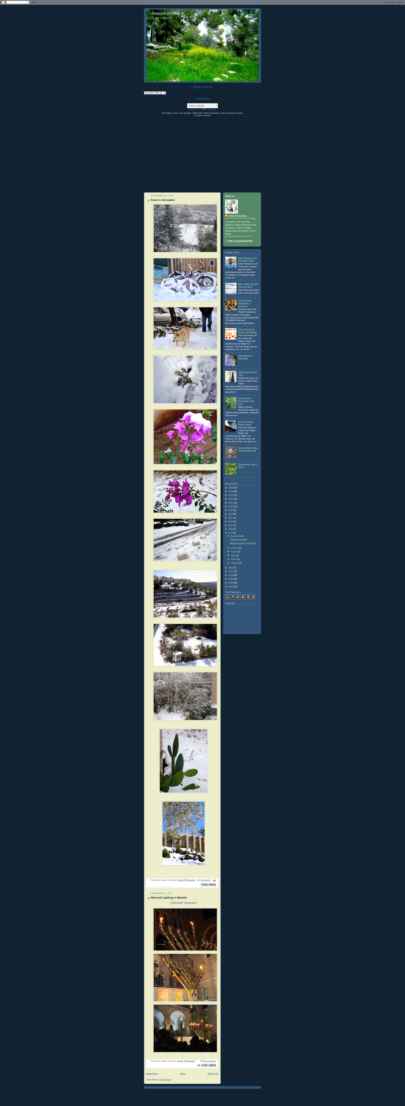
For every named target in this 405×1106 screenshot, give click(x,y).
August (234, 552)
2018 (231, 514)
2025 (231, 488)
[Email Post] (213, 880)
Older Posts (213, 1074)
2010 (231, 575)
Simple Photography (237, 216)
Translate (211, 109)
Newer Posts (152, 1074)
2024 (231, 491)
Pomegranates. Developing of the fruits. (246, 401)
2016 (231, 521)
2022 (231, 499)
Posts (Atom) (165, 1080)
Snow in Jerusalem (163, 199)
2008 (231, 583)
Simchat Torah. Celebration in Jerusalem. (245, 303)
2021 (231, 503)
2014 (231, 529)
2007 (231, 587)
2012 (231, 568)
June (233, 555)
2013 (231, 533)
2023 (231, 495)
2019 (231, 510)
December (236, 536)
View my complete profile (239, 241)
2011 (231, 571)
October (235, 548)
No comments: (209, 1061)
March (234, 559)
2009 (231, 579)
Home (182, 1074)
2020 (231, 506)
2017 (231, 518)
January (235, 563)
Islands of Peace (167, 13)
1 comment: (205, 880)
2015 (231, 525)
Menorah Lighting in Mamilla (169, 897)
